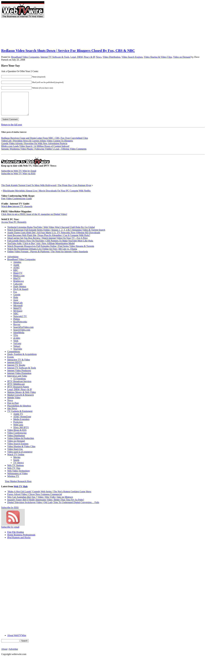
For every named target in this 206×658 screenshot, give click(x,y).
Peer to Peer (13, 403)
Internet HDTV (14, 362)
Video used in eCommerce (19, 452)
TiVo (15, 335)
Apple (16, 265)
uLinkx (16, 338)
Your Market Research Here (18, 481)
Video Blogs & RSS (17, 430)
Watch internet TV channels (16, 206)
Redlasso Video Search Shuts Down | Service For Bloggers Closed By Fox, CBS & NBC (68, 51)
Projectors (18, 422)
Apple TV (18, 414)
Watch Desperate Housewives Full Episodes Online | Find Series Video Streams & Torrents (50, 246)
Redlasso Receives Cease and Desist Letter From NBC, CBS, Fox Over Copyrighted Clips (44, 138)
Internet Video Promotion (19, 373)
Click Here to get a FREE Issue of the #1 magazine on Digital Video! (34, 214)
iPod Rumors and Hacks (18, 537)
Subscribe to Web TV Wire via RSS (18, 173)
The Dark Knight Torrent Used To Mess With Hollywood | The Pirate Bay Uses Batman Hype (46, 185)
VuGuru (17, 343)
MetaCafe (18, 302)
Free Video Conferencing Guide (16, 198)
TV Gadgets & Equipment (19, 411)
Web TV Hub (21, 486)
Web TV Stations (15, 465)
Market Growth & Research (20, 395)
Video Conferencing (17, 433)
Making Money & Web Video (21, 392)
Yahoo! (16, 346)
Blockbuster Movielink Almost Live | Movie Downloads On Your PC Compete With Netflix (47, 190)
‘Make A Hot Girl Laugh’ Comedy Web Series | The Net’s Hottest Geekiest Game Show (49, 491)
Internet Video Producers (19, 370)
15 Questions (19, 378)
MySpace (17, 311)
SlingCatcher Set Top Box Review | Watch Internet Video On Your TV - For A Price (47, 238)
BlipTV (17, 278)
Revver (16, 324)
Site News (12, 408)
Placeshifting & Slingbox (19, 405)
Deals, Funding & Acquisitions (22, 354)
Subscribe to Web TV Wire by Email (18, 171)
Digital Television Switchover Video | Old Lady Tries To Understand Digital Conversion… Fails (53, 502)
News (98, 57)
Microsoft (17, 305)
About (4, 649)
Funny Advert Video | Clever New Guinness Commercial (34, 494)
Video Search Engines (132, 57)
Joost (15, 300)
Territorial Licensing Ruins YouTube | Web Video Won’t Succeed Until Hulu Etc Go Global (51, 227)
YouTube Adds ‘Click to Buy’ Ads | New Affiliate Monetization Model (41, 243)
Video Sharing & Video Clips (158, 57)
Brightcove (18, 281)
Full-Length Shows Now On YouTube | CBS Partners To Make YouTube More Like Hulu (50, 240)
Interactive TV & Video (18, 359)
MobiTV (17, 308)
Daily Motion (19, 286)
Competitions (13, 351)
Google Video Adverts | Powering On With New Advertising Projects (34, 143)
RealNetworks (20, 321)
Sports (16, 460)
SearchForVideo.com (23, 327)
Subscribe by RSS (10, 507)
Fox (15, 292)
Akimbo (17, 262)
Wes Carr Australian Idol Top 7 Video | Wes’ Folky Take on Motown (40, 497)
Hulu (15, 297)
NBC (15, 313)
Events (10, 357)
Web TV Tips (13, 468)
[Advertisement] (99, 2)
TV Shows (18, 462)
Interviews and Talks (17, 376)
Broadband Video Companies (25, 57)
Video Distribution (111, 57)
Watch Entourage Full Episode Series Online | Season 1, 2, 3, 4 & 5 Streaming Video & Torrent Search (56, 230)
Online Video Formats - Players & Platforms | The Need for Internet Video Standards (47, 251)
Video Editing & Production (20, 438)
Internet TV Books (16, 365)
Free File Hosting (15, 532)
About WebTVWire (16, 635)
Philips (16, 319)
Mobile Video (13, 397)
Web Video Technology (18, 470)
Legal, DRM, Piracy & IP (82, 57)
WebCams (18, 424)
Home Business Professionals (21, 534)
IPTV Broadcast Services (19, 381)
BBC (15, 270)
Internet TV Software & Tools (55, 57)
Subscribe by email (10, 527)
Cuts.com (17, 283)
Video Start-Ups (15, 449)
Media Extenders (21, 419)
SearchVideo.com (21, 330)
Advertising (12, 256)
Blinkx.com (18, 275)
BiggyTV (17, 273)
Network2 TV (20, 316)
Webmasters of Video (17, 473)
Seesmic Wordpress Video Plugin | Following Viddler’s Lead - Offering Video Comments (43, 149)
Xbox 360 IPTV (21, 427)
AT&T (16, 267)
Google (16, 294)
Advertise (13, 649)
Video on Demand (182, 57)
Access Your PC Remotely (14, 222)
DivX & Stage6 (20, 289)
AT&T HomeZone (22, 416)
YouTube (17, 349)
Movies (16, 457)
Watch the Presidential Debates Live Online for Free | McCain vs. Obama (42, 249)
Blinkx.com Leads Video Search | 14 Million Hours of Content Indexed (35, 146)
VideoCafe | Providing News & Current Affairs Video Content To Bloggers (37, 140)
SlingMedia (18, 332)
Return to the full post (11, 124)
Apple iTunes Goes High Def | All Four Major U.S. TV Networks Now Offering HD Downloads (53, 232)
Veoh (15, 340)
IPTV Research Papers (18, 386)
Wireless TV (13, 476)
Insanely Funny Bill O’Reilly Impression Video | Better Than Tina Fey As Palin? (45, 499)
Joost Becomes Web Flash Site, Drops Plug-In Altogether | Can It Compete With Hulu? (48, 235)
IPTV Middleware (16, 384)
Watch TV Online (15, 454)
